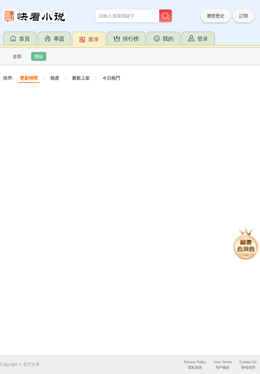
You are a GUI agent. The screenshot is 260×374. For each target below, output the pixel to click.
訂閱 (243, 15)
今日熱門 (111, 78)
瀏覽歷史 (215, 15)
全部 (17, 56)
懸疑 (38, 56)
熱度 (54, 78)
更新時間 (29, 78)
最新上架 (81, 78)
